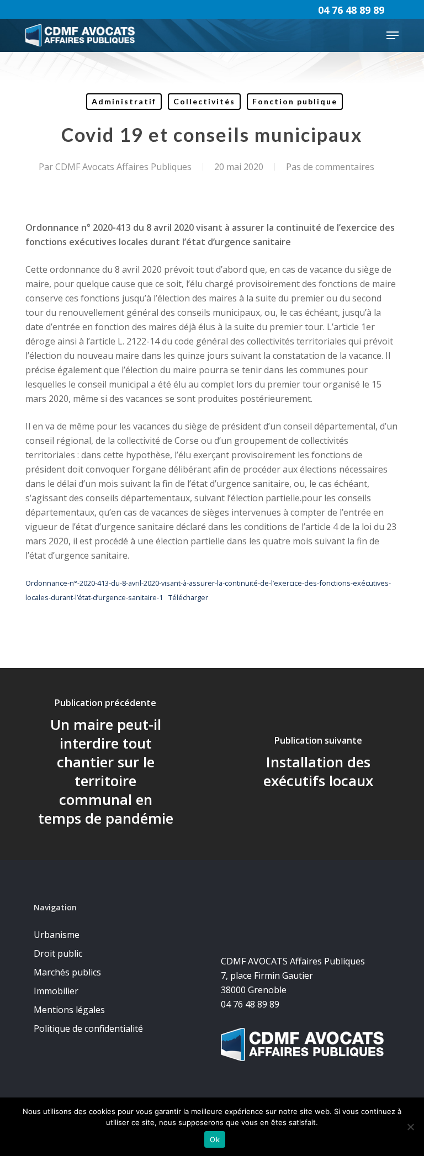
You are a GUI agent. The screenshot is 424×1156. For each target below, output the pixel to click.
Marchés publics (67, 972)
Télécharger (188, 597)
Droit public (58, 953)
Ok (215, 1139)
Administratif (124, 101)
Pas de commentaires (330, 167)
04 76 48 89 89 (351, 10)
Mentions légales (69, 1010)
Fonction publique (294, 101)
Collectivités (204, 101)
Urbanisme (57, 935)
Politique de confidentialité (88, 1028)
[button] (392, 35)
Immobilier (56, 991)
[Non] (410, 1126)
